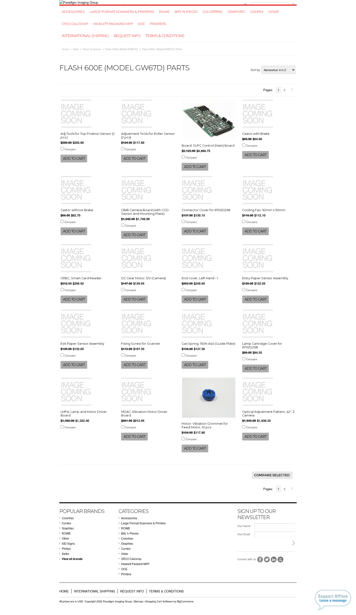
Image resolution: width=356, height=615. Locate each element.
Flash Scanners (92, 49)
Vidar (273, 11)
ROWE (164, 11)
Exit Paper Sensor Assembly (82, 343)
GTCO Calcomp (75, 24)
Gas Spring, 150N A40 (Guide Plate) (208, 343)
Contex (256, 11)
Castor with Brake (256, 134)
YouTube (281, 560)
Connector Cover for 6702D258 (206, 210)
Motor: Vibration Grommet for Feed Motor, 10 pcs (205, 425)
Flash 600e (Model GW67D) (121, 49)
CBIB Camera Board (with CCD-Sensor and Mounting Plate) (145, 212)
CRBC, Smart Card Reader (81, 278)
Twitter (267, 560)
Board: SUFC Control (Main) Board (208, 145)
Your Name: (244, 526)
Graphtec (236, 11)
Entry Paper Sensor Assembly (265, 278)
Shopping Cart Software (159, 601)
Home (65, 49)
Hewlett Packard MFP (113, 24)
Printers (158, 24)
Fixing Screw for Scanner (140, 343)
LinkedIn (274, 560)
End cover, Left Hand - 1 (200, 278)
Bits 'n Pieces (186, 11)
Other (65, 538)
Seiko (65, 553)
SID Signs (68, 543)
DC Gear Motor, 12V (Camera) (143, 278)
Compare (70, 149)
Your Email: (243, 534)
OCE (141, 24)
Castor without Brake (77, 210)
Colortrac (212, 11)
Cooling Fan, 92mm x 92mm (263, 210)
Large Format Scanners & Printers (121, 11)
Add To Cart (74, 158)
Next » (293, 89)
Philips (66, 548)
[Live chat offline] (333, 600)
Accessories (73, 11)
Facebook (260, 560)
